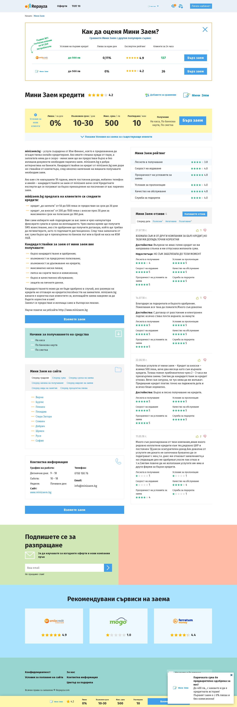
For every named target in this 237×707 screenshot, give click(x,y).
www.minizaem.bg (40, 492)
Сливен (40, 421)
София (40, 440)
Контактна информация (82, 677)
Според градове (40, 378)
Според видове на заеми (80, 383)
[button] (205, 29)
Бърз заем (196, 58)
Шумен (40, 431)
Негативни (170, 221)
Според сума (59, 378)
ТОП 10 (76, 6)
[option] (54, 626)
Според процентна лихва (73, 388)
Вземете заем (74, 319)
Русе (38, 435)
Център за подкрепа (80, 682)
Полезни (158, 221)
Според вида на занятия (44, 388)
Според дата (143, 221)
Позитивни (185, 221)
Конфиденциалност (37, 672)
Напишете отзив (194, 214)
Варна (39, 397)
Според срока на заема (81, 378)
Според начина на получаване (48, 383)
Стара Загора (44, 416)
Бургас (40, 402)
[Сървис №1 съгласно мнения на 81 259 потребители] (42, 58)
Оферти (62, 6)
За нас (71, 672)
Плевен (40, 406)
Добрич (40, 426)
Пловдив (41, 411)
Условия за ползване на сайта (44, 677)
